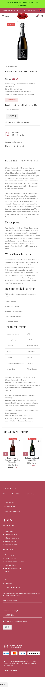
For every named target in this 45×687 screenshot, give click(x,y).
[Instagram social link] (7, 520)
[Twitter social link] (14, 145)
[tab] (11, 160)
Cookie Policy (9, 583)
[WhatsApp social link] (23, 145)
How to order (9, 531)
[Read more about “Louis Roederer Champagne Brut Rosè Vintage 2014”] (5, 454)
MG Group (14, 670)
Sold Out (7, 572)
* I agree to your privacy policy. (16, 621)
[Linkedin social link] (20, 145)
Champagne (17, 142)
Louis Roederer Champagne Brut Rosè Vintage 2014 (12, 460)
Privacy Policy (9, 580)
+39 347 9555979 (9, 506)
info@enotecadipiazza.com (11, 10)
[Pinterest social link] (17, 145)
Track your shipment (11, 565)
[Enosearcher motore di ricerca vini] (13, 646)
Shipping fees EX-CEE (11, 545)
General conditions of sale (13, 568)
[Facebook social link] (12, 145)
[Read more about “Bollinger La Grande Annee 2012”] (25, 454)
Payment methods (10, 558)
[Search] (42, 16)
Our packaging (9, 555)
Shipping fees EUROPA (12, 538)
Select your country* (10, 611)
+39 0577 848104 (29, 10)
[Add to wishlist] (19, 441)
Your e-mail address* (10, 600)
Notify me (12, 116)
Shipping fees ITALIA (11, 534)
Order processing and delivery (14, 561)
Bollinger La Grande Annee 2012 (32, 459)
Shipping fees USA (10, 541)
